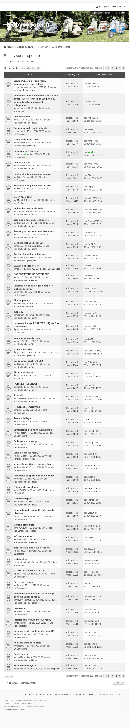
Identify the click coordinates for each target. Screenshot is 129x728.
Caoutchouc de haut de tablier (31, 128)
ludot (19, 387)
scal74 (20, 611)
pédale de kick (22, 162)
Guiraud (21, 364)
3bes (23, 375)
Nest (23, 131)
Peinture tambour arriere (27, 642)
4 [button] (116, 68)
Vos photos (19, 111)
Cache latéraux (22, 654)
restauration (21, 559)
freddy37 (25, 433)
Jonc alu (19, 395)
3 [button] (112, 68)
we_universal (13, 706)
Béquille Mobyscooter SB (28, 242)
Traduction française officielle (15, 703)
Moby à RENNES (23, 349)
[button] (123, 68)
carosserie (20, 608)
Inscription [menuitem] (104, 7)
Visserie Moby (22, 116)
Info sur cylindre (23, 536)
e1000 (20, 292)
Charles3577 (23, 211)
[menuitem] (9, 709)
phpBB (18, 700)
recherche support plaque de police (34, 475)
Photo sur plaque (23, 372)
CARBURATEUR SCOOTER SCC (31, 274)
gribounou (22, 623)
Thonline (21, 502)
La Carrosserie (20, 134)
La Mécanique (20, 157)
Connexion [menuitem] (120, 7)
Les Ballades (54, 269)
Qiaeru (31, 703)
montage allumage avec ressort (32, 547)
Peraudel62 (22, 467)
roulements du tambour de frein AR (34, 631)
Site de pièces (22, 300)
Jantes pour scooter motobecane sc (34, 231)
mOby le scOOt (24, 600)
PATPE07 (21, 120)
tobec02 (21, 646)
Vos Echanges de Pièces (25, 531)
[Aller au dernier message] (98, 83)
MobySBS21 (23, 200)
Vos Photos (19, 203)
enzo (19, 269)
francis (24, 329)
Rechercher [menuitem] (15, 40)
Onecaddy (22, 303)
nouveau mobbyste (25, 665)
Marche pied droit (24, 524)
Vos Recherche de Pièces (25, 123)
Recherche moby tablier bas (30, 254)
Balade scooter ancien (26, 265)
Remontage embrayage (27, 406)
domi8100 (25, 562)
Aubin (20, 479)
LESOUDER (26, 352)
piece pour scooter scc (27, 338)
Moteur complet (23, 498)
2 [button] (108, 68)
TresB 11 (25, 574)
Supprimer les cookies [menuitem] (83, 694)
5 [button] (119, 68)
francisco (21, 143)
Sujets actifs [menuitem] (119, 13)
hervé (23, 154)
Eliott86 (24, 456)
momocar (25, 87)
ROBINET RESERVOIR (26, 383)
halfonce (21, 257)
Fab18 (20, 246)
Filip (19, 177)
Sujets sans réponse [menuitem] (101, 13)
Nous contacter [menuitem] (62, 694)
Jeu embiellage (22, 418)
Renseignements (23, 582)
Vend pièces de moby (26, 452)
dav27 (20, 234)
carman (20, 315)
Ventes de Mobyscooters (25, 146)
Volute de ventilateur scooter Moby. (34, 464)
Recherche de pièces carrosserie (32, 174)
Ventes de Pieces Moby (24, 90)
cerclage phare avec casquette (31, 219)
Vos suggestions (21, 626)
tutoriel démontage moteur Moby (32, 619)
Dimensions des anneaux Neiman (33, 429)
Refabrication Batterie (26, 151)
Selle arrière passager (26, 441)
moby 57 (18, 311)
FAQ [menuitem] (4, 40)
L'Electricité (19, 493)
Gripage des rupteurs (26, 487)
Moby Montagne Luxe (26, 139)
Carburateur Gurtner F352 (28, 361)
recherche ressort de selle (28, 208)
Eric (19, 410)
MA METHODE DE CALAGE (29, 570)
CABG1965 (22, 398)
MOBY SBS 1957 (23, 197)
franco (20, 585)
